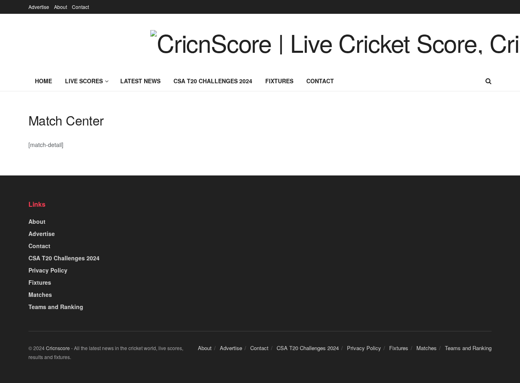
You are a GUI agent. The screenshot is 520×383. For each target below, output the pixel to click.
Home (43, 81)
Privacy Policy (47, 270)
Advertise (38, 6)
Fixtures (279, 81)
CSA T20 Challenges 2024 (212, 81)
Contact (80, 6)
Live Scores (84, 81)
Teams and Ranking (55, 307)
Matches (40, 294)
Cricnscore (58, 347)
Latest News (140, 81)
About (60, 6)
